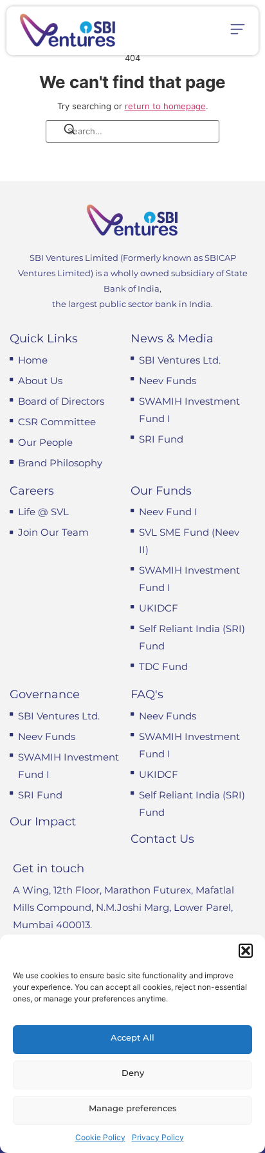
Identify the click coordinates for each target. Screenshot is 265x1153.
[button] (245, 950)
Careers (32, 491)
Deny (133, 1073)
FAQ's (147, 694)
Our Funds (161, 491)
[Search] (61, 132)
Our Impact (43, 821)
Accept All (132, 1037)
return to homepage (165, 106)
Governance (45, 694)
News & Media (172, 338)
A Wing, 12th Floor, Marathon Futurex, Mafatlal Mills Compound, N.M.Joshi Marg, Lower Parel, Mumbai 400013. (123, 907)
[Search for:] (132, 131)
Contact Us (162, 839)
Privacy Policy (158, 1137)
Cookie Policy (100, 1137)
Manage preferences (133, 1108)
